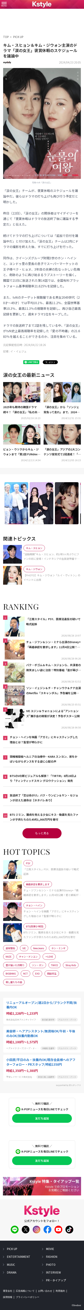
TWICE (54, 965)
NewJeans (38, 948)
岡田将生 (51, 973)
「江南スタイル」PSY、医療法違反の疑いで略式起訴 (53, 621)
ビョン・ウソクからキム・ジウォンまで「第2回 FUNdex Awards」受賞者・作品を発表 (21, 452)
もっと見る (42, 833)
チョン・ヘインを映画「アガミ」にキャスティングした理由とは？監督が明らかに (44, 739)
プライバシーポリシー (27, 1297)
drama (11, 1272)
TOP (6, 37)
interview (53, 1272)
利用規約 (60, 1291)
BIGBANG (11, 973)
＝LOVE (49, 956)
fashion (51, 1257)
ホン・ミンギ (58, 948)
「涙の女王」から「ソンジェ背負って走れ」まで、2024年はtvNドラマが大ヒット (62, 409)
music (11, 1265)
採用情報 (7, 1297)
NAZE (9, 956)
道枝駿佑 (10, 948)
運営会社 (7, 1291)
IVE (24, 948)
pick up (12, 1249)
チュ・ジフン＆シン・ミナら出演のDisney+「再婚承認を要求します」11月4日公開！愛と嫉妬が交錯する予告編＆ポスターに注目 (53, 644)
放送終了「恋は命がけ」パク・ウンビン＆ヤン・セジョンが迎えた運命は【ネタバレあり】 (44, 797)
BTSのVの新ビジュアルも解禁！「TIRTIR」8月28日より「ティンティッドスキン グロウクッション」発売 (43, 778)
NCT (25, 973)
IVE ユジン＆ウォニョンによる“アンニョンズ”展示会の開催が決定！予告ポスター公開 (53, 713)
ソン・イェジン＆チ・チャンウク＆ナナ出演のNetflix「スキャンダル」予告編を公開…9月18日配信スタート (53, 690)
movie (50, 1249)
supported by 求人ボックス (68, 1085)
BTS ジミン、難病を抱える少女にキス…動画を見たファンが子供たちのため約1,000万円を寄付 (44, 817)
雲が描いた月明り (15, 965)
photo (50, 1265)
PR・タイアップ (56, 1280)
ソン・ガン (38, 965)
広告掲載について (25, 1291)
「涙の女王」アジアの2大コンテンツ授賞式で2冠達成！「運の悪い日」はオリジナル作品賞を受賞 (62, 452)
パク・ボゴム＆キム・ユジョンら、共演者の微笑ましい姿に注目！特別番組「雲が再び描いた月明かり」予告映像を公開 (53, 667)
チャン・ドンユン (28, 956)
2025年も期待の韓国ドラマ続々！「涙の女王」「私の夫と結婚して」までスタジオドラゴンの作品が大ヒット (21, 409)
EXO (37, 973)
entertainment (18, 1257)
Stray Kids (70, 965)
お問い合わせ (45, 1291)
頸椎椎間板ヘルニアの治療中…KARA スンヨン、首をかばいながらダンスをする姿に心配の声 (43, 759)
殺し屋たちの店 (14, 982)
